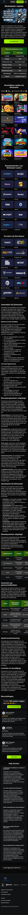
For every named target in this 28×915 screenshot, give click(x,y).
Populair (3, 91)
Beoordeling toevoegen (14, 706)
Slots (23, 91)
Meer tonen (14, 756)
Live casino (9, 91)
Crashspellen (17, 91)
